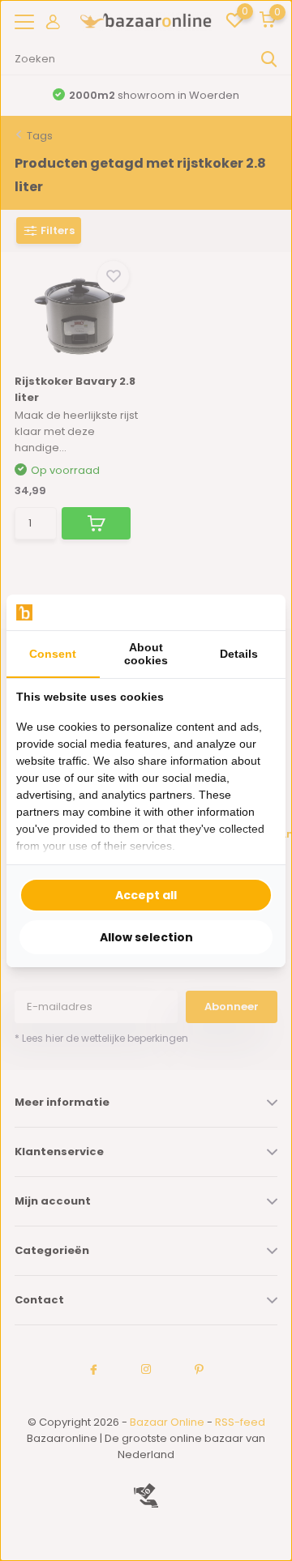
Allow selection (146, 937)
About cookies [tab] (146, 654)
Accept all (146, 895)
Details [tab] (239, 653)
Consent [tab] (52, 653)
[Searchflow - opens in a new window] (255, 612)
